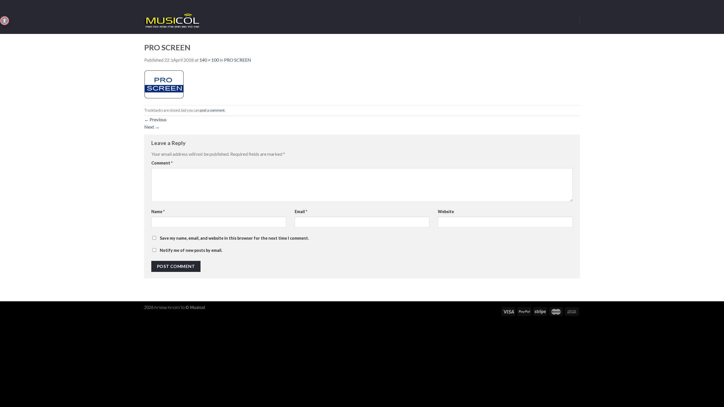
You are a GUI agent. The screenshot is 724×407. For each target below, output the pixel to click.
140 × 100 (209, 59)
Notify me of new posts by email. (191, 250)
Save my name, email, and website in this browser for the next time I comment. (234, 238)
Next (152, 126)
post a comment (212, 110)
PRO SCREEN (237, 59)
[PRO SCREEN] (164, 83)
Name (158, 211)
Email (301, 211)
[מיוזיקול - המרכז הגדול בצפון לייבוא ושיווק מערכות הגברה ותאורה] (172, 21)
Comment (162, 163)
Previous (155, 119)
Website (446, 211)
